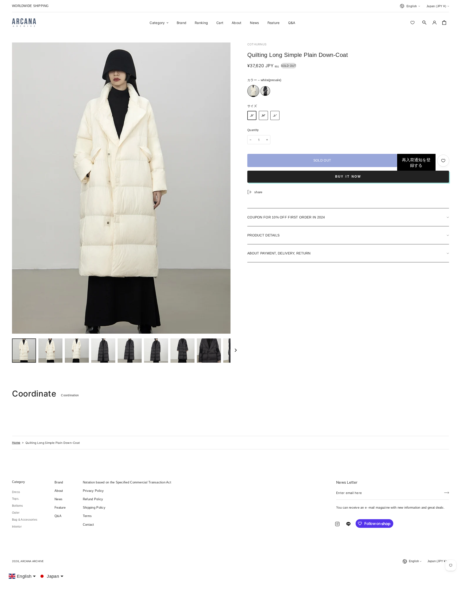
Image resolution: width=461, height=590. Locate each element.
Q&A (58, 516)
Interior (17, 526)
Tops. (15, 498)
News (58, 499)
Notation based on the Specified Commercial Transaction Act (127, 482)
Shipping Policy (94, 507)
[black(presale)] (265, 91)
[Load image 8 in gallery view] (182, 350)
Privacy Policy (93, 491)
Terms (87, 516)
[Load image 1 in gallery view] (24, 350)
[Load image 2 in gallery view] (50, 350)
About (59, 491)
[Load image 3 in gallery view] (77, 350)
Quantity (253, 130)
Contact (88, 524)
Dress (16, 492)
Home (16, 442)
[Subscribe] (446, 491)
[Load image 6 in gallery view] (130, 350)
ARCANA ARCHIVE (32, 561)
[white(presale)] (253, 91)
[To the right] (235, 350)
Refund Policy (93, 499)
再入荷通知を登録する (416, 163)
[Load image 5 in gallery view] (103, 350)
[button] (424, 22)
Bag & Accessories (24, 519)
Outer (15, 512)
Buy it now (348, 176)
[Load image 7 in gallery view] (156, 350)
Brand (59, 482)
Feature (60, 507)
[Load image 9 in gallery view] (209, 350)
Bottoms (17, 505)
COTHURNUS (257, 44)
